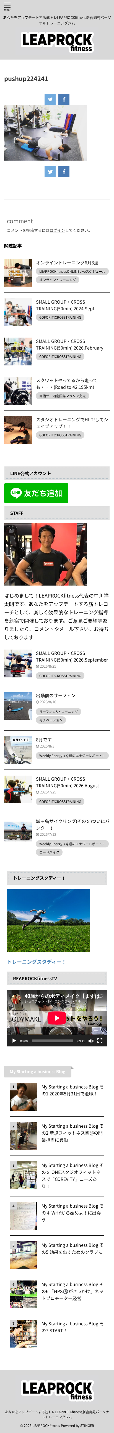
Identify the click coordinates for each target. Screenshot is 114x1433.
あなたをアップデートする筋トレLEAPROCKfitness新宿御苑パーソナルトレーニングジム (57, 1414)
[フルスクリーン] (100, 1041)
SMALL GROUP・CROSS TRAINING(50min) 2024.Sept (65, 305)
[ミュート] (91, 1041)
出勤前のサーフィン (56, 695)
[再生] (14, 1041)
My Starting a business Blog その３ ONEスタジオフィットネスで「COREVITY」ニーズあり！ (73, 1175)
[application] (57, 1018)
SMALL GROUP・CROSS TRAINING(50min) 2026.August (67, 782)
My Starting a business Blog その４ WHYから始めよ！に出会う (73, 1212)
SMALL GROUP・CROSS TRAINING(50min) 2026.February (69, 344)
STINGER (87, 1425)
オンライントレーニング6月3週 (67, 262)
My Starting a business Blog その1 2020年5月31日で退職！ (73, 1090)
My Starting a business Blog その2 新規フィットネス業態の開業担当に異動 (73, 1132)
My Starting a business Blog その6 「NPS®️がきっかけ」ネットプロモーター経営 (73, 1291)
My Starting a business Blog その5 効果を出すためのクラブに (73, 1248)
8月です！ (46, 739)
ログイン (57, 230)
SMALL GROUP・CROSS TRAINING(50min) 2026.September (72, 656)
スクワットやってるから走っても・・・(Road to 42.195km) (66, 383)
